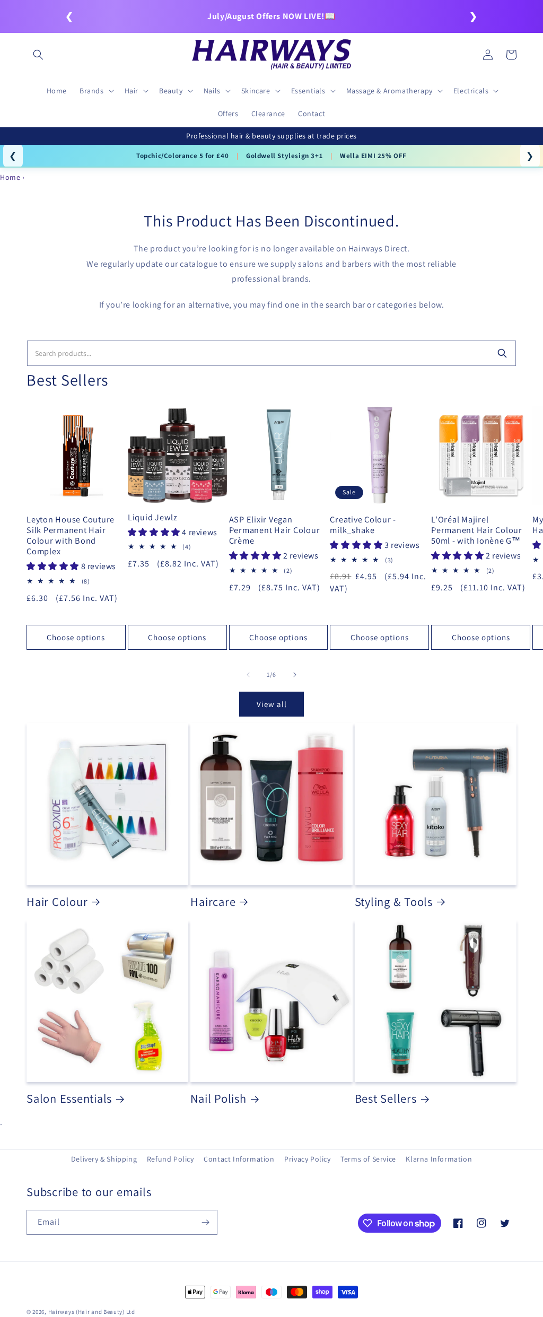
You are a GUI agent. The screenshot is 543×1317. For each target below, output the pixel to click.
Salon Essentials (69, 1098)
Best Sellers (386, 1098)
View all (272, 704)
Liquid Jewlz (153, 517)
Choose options (76, 637)
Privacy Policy (307, 1159)
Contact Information (239, 1159)
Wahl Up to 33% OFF (259, 155)
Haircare (212, 901)
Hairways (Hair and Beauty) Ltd (91, 1311)
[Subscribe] (205, 1222)
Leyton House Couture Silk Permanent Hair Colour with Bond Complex (71, 535)
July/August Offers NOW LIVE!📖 (271, 16)
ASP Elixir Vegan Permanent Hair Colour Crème (274, 530)
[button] (38, 54)
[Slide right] (294, 674)
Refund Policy (170, 1159)
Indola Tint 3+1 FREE (173, 155)
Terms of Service (368, 1159)
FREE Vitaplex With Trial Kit (357, 155)
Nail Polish (218, 1098)
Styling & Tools (394, 901)
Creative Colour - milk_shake (363, 524)
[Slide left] (248, 674)
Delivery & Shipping (104, 1159)
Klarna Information (439, 1159)
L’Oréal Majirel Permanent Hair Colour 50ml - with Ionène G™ (476, 530)
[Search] (502, 353)
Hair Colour (57, 901)
